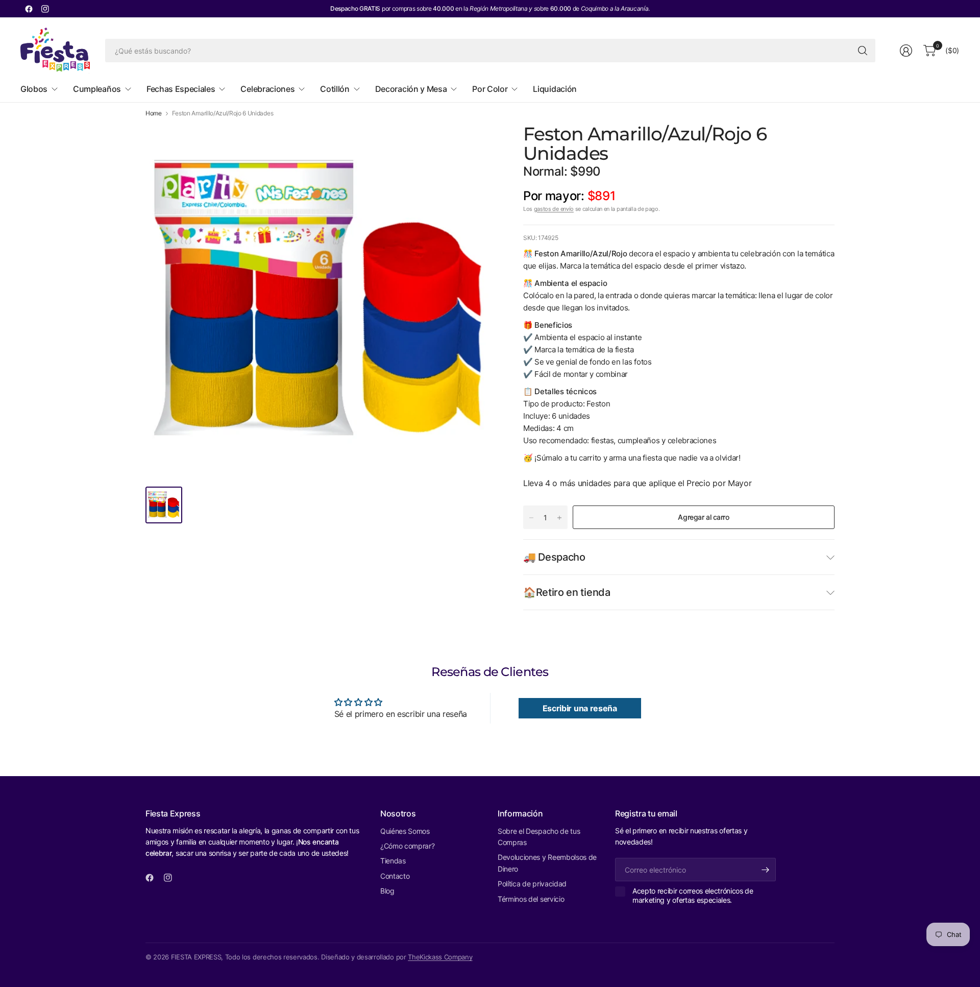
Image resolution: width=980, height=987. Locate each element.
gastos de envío (554, 208)
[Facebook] (28, 9)
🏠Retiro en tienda (566, 592)
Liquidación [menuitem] (554, 89)
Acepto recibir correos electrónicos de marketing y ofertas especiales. (692, 895)
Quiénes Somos (405, 831)
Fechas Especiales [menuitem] (180, 89)
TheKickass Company (440, 957)
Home (153, 113)
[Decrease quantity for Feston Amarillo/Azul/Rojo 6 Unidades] (531, 517)
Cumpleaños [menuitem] (97, 89)
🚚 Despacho (554, 557)
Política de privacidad (532, 883)
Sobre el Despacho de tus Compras (539, 837)
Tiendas (393, 860)
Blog (387, 890)
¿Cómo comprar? (407, 845)
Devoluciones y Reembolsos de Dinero (547, 863)
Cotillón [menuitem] (334, 89)
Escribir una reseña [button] (580, 708)
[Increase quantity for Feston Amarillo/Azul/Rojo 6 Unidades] (559, 517)
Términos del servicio (531, 899)
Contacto (394, 876)
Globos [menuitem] (33, 89)
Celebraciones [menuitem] (267, 89)
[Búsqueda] (862, 50)
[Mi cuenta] (906, 50)
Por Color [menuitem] (489, 89)
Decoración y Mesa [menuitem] (411, 89)
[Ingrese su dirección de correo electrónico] (765, 869)
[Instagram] (45, 9)
